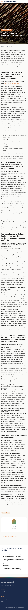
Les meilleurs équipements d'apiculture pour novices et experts (14, 560)
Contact (3, 601)
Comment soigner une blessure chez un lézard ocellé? (12, 564)
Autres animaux (6, 29)
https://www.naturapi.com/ (12, 83)
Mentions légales (5, 599)
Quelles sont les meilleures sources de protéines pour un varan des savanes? (12, 569)
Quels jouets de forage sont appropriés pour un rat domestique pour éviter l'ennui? (13, 555)
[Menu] (25, 1)
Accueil (2, 46)
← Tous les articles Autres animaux (10, 536)
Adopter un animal (9, 1)
